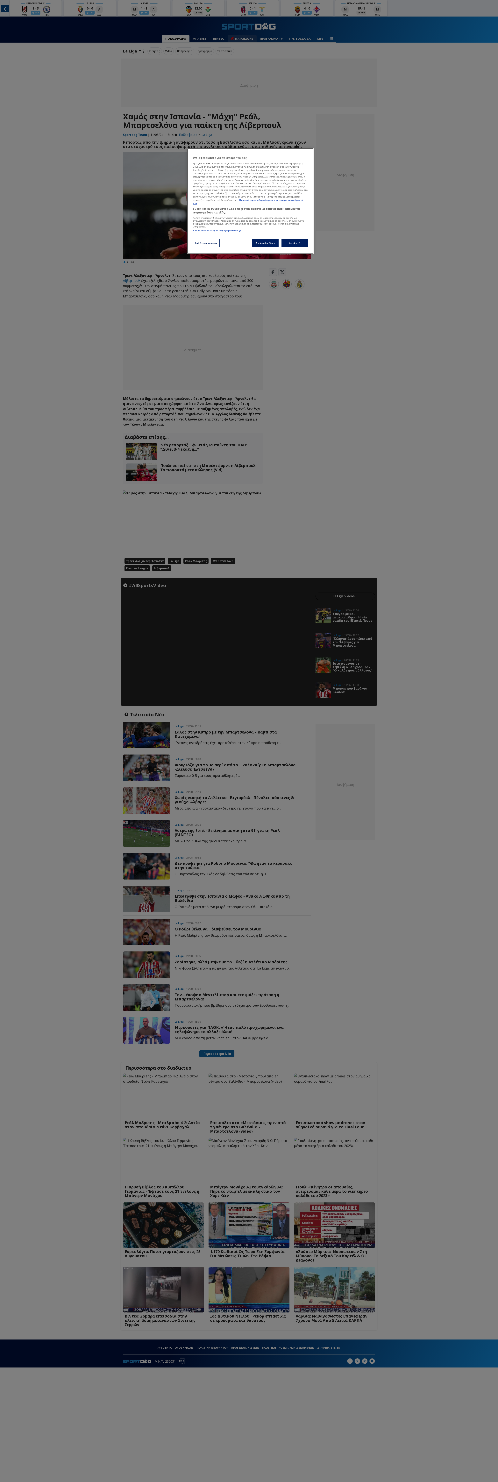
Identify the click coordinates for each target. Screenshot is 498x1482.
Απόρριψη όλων (265, 242)
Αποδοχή (294, 242)
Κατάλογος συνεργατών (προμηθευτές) (217, 230)
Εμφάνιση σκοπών (206, 242)
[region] (250, 201)
